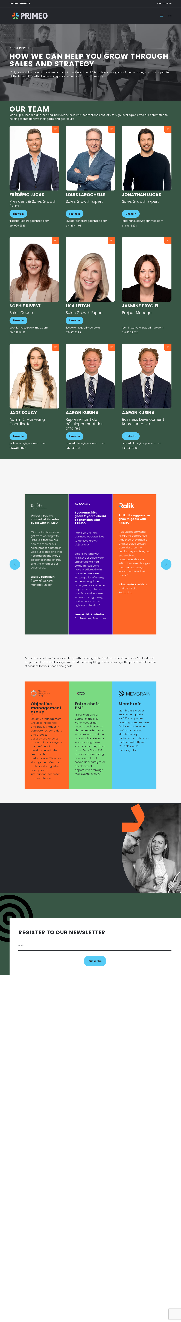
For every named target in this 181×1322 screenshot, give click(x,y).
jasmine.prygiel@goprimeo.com (143, 327)
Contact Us (164, 3)
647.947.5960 (74, 448)
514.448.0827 (17, 448)
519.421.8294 (73, 332)
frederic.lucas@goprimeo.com (29, 220)
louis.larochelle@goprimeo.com (86, 220)
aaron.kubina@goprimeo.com (85, 443)
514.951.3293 (129, 225)
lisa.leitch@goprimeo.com (83, 327)
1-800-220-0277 (20, 3)
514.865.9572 (130, 332)
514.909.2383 (17, 225)
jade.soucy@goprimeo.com (28, 443)
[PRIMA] (30, 16)
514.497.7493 (73, 225)
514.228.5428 (17, 332)
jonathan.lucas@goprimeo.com (142, 220)
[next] (166, 564)
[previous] (15, 564)
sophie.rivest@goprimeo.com (29, 327)
